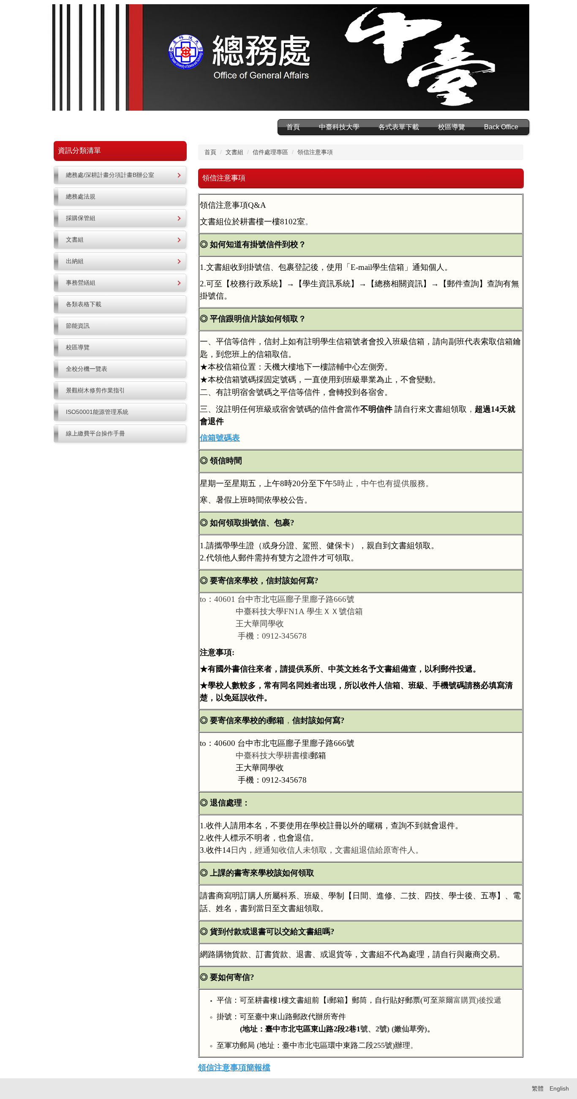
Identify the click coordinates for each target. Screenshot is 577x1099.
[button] (120, 175)
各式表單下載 (398, 127)
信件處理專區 (270, 152)
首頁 (293, 127)
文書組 (234, 152)
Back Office (501, 127)
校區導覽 (451, 127)
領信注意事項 (315, 152)
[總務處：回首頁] (288, 58)
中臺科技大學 (339, 127)
